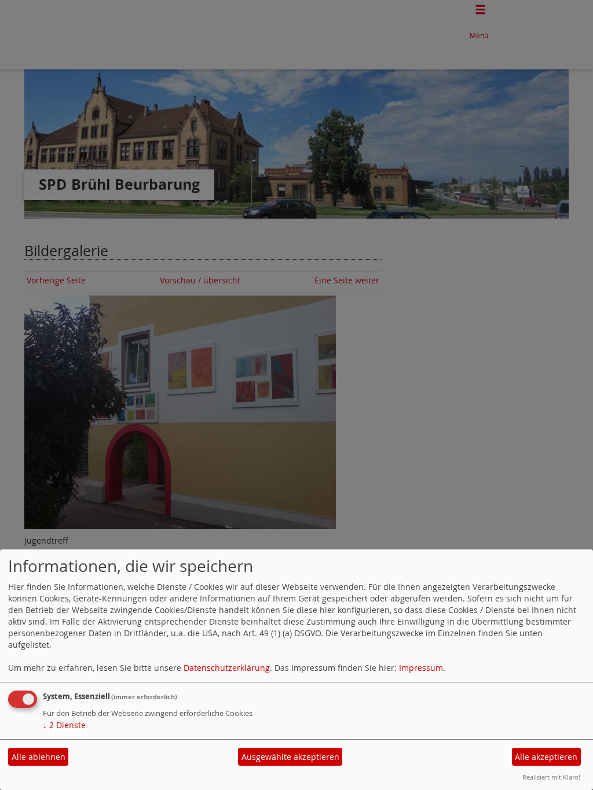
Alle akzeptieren (546, 756)
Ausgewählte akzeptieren (290, 756)
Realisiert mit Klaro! (551, 777)
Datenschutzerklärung (227, 667)
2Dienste (64, 724)
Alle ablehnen (38, 756)
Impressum (421, 667)
